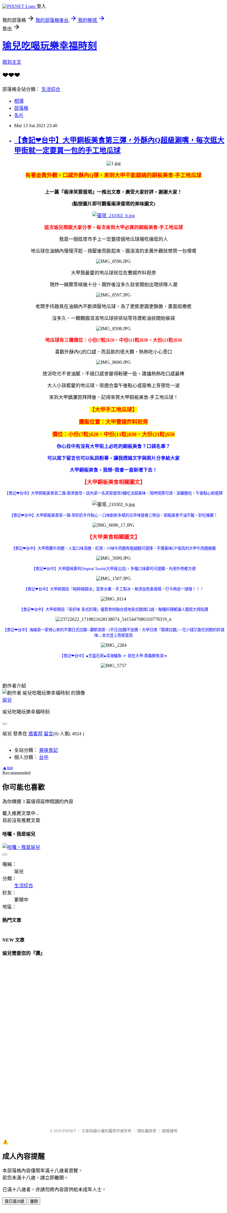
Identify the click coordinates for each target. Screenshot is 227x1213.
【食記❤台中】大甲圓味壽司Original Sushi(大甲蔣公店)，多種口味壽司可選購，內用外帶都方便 (114, 569)
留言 (48, 733)
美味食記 (48, 750)
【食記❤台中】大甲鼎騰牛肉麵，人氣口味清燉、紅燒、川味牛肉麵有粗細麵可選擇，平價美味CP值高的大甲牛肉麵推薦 (113, 548)
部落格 (21, 108)
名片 (19, 115)
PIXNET (69, 1131)
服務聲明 (169, 1131)
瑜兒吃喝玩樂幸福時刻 (49, 45)
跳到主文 (11, 62)
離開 (34, 1201)
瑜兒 (7, 700)
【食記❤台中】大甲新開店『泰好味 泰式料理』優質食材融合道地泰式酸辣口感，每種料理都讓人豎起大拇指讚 (113, 609)
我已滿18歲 (14, 1201)
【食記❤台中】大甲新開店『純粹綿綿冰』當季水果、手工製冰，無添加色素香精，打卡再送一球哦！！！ (114, 589)
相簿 (19, 101)
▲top (7, 767)
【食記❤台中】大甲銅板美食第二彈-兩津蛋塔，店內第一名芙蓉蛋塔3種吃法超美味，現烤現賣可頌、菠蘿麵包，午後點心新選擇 (114, 493)
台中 (43, 757)
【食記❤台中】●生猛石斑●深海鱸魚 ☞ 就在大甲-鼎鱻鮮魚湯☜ (113, 656)
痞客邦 (35, 733)
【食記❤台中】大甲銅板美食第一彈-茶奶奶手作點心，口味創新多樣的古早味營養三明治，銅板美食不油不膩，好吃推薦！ (113, 515)
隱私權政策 (146, 1131)
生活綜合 (50, 89)
